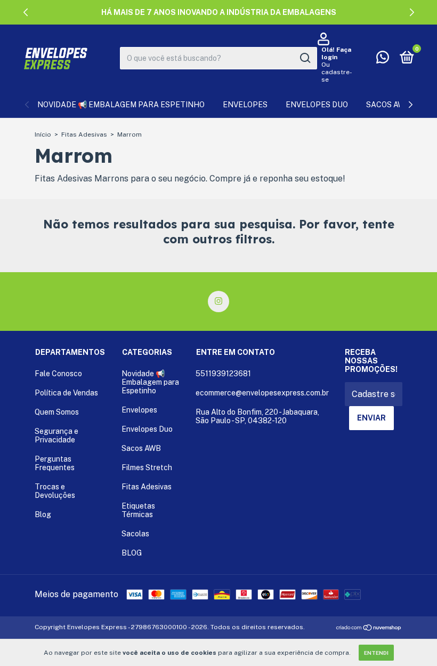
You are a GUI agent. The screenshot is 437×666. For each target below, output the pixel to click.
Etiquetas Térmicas (138, 510)
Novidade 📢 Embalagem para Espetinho (121, 104)
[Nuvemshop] (369, 628)
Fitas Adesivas (84, 134)
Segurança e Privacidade (56, 435)
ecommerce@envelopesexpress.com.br (262, 392)
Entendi (376, 652)
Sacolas (135, 533)
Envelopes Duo (317, 104)
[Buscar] (304, 58)
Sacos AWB (388, 104)
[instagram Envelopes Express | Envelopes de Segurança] (218, 301)
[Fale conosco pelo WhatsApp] (382, 59)
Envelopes (245, 104)
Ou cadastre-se (336, 72)
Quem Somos (57, 412)
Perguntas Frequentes (55, 463)
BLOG (132, 553)
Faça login (336, 53)
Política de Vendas (66, 392)
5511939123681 (223, 373)
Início (43, 134)
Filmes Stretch (147, 467)
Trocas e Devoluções (55, 491)
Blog (43, 514)
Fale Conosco (58, 373)
